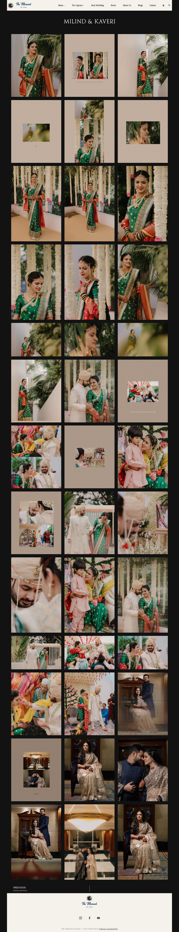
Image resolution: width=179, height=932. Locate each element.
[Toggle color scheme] (163, 5)
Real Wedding (97, 5)
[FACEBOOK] (89, 918)
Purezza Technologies (108, 929)
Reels (113, 5)
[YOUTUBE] (98, 918)
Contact (153, 5)
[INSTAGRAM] (80, 918)
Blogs (140, 5)
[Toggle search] (169, 5)
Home (60, 5)
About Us (127, 5)
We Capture (77, 5)
